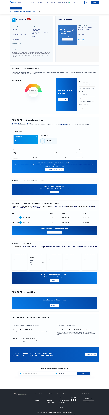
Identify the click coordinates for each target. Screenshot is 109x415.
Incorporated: (15, 26)
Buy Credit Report (16, 8)
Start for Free (95, 2)
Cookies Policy (62, 402)
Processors (61, 407)
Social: (79, 37)
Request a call (88, 401)
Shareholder (89, 8)
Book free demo (88, 398)
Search (83, 373)
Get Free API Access (91, 354)
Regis (68, 2)
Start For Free (54, 280)
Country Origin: (81, 32)
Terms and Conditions (51, 402)
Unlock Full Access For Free (54, 232)
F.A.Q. (60, 397)
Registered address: (82, 25)
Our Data (49, 397)
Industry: (34, 26)
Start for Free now (67, 39)
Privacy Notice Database (64, 400)
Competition (96, 8)
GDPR (60, 405)
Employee (83, 8)
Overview (70, 8)
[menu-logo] (15, 2)
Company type (15, 32)
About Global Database (39, 397)
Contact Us (49, 400)
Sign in (87, 2)
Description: (14, 49)
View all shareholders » (17, 41)
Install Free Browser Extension (55, 169)
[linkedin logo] (83, 39)
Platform (33, 2)
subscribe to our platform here (19, 126)
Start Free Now (54, 192)
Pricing (73, 2)
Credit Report (77, 8)
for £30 (33, 92)
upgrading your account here (56, 247)
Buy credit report (63, 99)
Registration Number (16, 43)
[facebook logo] (78, 39)
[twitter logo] (81, 39)
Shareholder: (14, 37)
